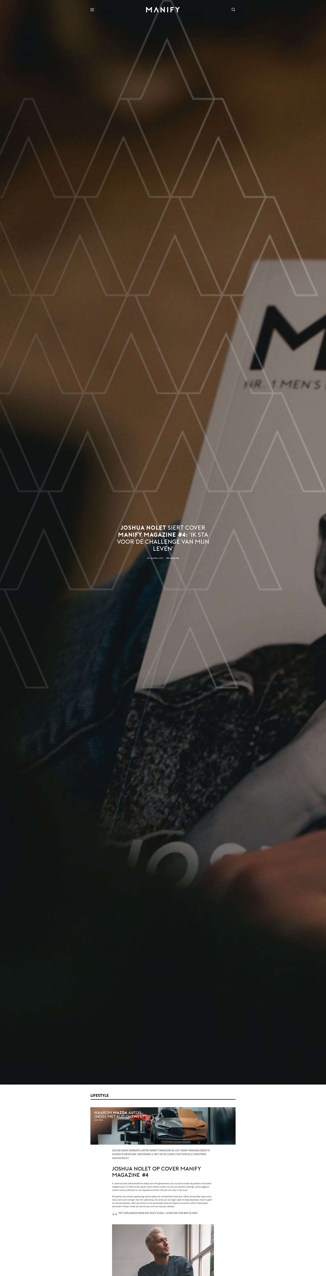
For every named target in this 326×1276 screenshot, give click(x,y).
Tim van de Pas (172, 558)
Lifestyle (99, 1095)
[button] (92, 9)
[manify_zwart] (163, 9)
